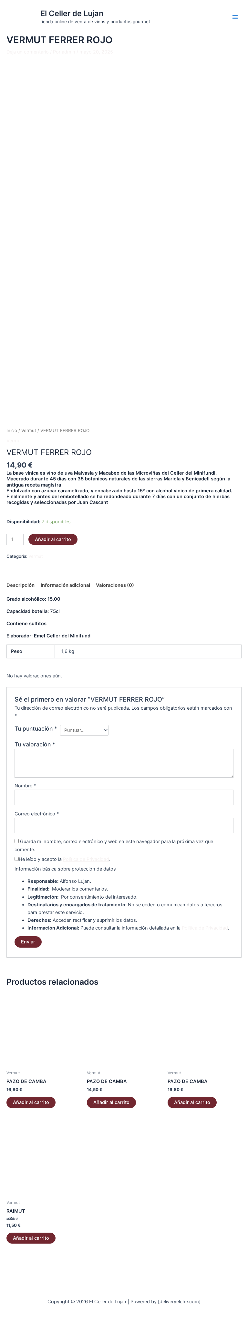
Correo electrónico (37, 814)
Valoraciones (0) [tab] (115, 585)
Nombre (25, 786)
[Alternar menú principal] (235, 16)
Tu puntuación (36, 728)
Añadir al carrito (53, 539)
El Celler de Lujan (71, 13)
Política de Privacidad (86, 859)
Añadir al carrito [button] (31, 1102)
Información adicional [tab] (65, 585)
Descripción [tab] (20, 585)
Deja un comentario (27, 52)
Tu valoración (35, 744)
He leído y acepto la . (64, 859)
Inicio (11, 430)
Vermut (28, 430)
